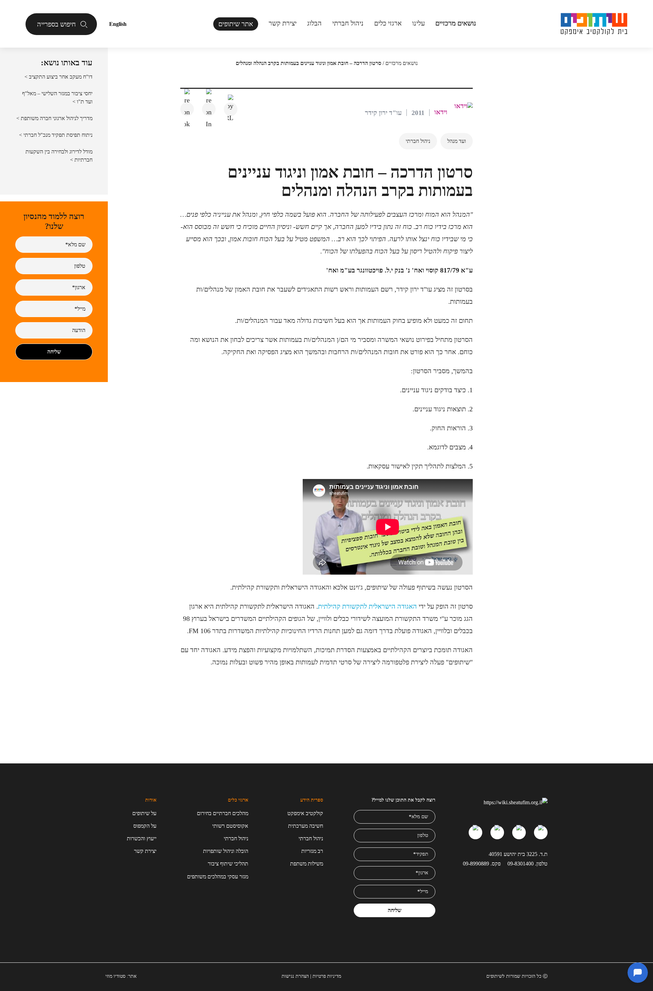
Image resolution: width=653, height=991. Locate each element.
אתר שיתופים (235, 24)
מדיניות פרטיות (327, 976)
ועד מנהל (456, 141)
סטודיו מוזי (115, 976)
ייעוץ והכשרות (141, 838)
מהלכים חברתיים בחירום (222, 813)
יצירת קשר (283, 23)
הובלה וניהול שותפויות (225, 851)
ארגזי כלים (388, 23)
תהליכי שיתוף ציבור (228, 863)
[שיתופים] (593, 24)
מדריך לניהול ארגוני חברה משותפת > (54, 118)
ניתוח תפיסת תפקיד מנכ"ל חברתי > (56, 135)
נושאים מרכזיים (401, 63)
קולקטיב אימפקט (305, 813)
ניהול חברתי (348, 23)
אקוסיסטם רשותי (230, 826)
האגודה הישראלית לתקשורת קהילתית (367, 606)
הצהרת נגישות (295, 976)
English (118, 24)
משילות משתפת (306, 863)
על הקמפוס (144, 826)
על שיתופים (144, 813)
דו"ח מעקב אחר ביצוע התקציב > (58, 77)
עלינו (418, 23)
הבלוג (314, 23)
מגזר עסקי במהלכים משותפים (217, 876)
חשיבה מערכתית (305, 826)
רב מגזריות (312, 851)
